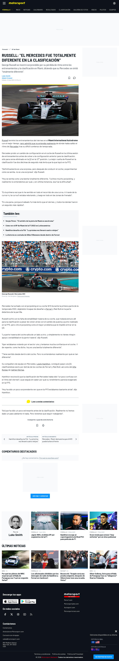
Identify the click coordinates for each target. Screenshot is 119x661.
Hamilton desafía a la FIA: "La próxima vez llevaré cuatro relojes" (32, 230)
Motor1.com (68, 600)
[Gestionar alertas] (43, 425)
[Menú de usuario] (114, 3)
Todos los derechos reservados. (70, 657)
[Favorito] (69, 78)
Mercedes (14, 146)
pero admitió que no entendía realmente (38, 143)
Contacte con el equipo (11, 635)
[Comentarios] (75, 78)
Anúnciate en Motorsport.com (13, 632)
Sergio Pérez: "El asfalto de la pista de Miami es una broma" (30, 221)
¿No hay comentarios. (40, 458)
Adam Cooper (7, 78)
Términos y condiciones (42, 654)
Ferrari (49, 309)
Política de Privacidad (75, 654)
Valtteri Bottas (17, 370)
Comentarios (7, 628)
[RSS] (31, 614)
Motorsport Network (49, 657)
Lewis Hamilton (43, 364)
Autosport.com (69, 607)
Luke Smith (6, 76)
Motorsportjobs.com (71, 604)
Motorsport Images (24, 296)
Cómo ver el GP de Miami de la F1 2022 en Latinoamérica (28, 225)
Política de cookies (59, 654)
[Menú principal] (4, 3)
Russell (5, 140)
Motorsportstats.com (72, 611)
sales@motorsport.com (11, 639)
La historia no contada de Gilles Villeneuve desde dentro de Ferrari (33, 235)
